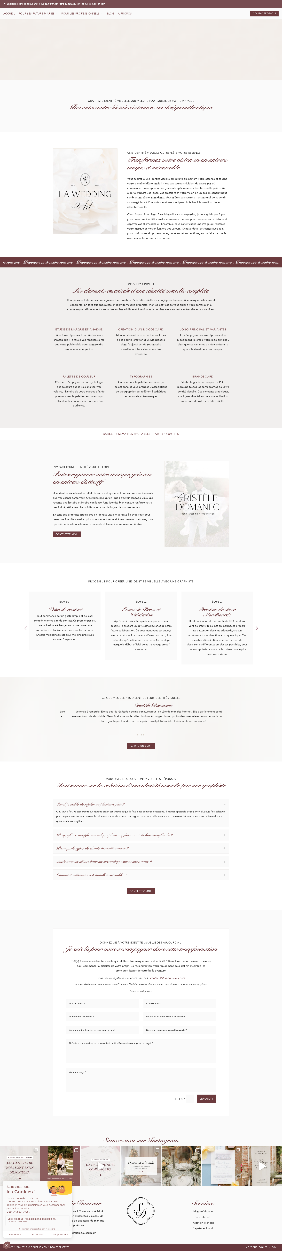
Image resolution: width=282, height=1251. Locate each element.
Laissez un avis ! (141, 746)
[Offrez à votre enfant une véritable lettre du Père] (100, 1166)
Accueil (9, 14)
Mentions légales (256, 1247)
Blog (110, 14)
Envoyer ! (206, 1099)
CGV (274, 1247)
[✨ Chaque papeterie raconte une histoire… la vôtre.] (60, 1166)
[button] (25, 628)
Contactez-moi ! (264, 13)
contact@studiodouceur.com (167, 978)
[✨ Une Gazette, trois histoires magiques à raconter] (20, 1166)
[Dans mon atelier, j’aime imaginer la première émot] (262, 1166)
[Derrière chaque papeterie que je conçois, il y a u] (181, 1166)
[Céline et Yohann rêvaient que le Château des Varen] (222, 1166)
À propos (125, 14)
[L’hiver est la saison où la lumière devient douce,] (141, 1166)
